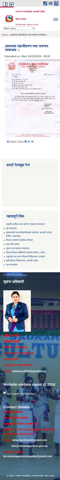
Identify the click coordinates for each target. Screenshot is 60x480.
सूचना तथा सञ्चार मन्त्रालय (17, 248)
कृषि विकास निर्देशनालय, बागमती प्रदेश (22, 260)
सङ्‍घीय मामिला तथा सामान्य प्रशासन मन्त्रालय (25, 224)
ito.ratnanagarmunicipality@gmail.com (27, 456)
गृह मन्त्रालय (11, 228)
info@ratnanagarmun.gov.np (29, 446)
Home (5, 34)
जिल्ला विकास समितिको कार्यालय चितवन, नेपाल (25, 252)
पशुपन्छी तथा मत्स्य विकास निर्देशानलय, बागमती (25, 256)
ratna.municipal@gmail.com (29, 440)
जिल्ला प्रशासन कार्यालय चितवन (19, 240)
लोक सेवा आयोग (12, 244)
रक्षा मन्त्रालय (11, 264)
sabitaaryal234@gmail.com (29, 371)
